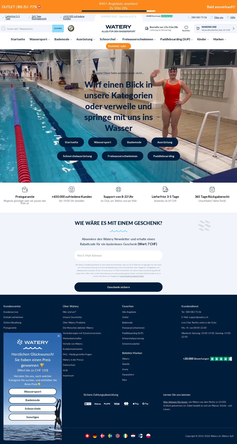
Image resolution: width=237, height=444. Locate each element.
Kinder (202, 39)
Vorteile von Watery (73, 343)
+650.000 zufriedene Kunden (73, 17)
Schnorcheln (33, 408)
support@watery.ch (198, 317)
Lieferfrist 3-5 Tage (13, 17)
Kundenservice (10, 311)
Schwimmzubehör (131, 343)
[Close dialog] (58, 336)
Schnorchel (108, 39)
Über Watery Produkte (74, 322)
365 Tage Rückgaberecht (39, 17)
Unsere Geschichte (72, 317)
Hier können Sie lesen (175, 402)
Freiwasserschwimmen (138, 39)
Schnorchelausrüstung (77, 156)
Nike (124, 379)
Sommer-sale (117, 46)
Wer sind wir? (69, 311)
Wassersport (38, 39)
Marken (218, 39)
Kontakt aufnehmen (13, 317)
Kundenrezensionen (72, 349)
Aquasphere (128, 374)
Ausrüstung (84, 39)
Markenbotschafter (72, 338)
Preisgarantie (24, 196)
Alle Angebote (129, 311)
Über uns (218, 17)
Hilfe (232, 17)
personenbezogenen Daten (132, 276)
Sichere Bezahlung (12, 322)
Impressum (68, 375)
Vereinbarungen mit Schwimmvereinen (82, 333)
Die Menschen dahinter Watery (78, 327)
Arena (125, 369)
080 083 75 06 (199, 17)
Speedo (125, 363)
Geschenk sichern (118, 287)
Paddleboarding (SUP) (175, 39)
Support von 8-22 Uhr (118, 196)
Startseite (18, 39)
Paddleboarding (163, 156)
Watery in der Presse (73, 359)
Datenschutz (69, 364)
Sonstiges (32, 417)
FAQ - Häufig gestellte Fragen (77, 354)
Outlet (125, 317)
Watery (125, 358)
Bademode (62, 39)
